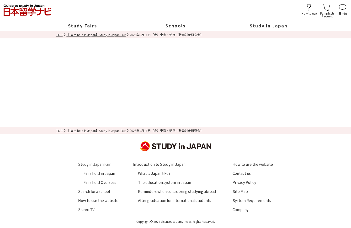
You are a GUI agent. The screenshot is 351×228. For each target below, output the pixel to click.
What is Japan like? (154, 173)
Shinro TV (86, 209)
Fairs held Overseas (100, 182)
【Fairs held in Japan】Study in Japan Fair (96, 34)
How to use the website (98, 200)
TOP (59, 34)
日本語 (342, 13)
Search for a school (94, 191)
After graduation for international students (174, 200)
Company (241, 209)
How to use (309, 13)
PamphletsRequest (327, 14)
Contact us (242, 173)
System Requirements (252, 200)
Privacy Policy (244, 182)
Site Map (240, 191)
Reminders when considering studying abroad (177, 191)
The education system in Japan (164, 182)
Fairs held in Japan (99, 173)
